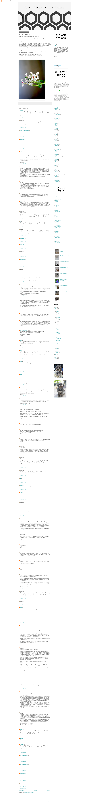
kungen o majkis (22, 423)
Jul (55, 129)
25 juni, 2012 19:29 (23, 604)
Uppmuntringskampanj (58, 326)
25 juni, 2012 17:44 (23, 598)
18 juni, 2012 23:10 (23, 419)
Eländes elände (57, 112)
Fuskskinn (56, 118)
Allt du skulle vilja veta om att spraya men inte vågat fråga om (64, 250)
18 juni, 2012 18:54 (23, 281)
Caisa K (56, 201)
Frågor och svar (57, 114)
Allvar (56, 104)
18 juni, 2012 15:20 (23, 226)
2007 (56, 360)
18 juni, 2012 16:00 (23, 241)
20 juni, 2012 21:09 (23, 515)
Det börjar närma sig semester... (63, 280)
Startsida (35, 790)
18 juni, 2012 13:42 (23, 127)
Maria (21, 313)
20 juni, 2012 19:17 (23, 489)
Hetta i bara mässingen (64, 291)
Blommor (56, 108)
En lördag (57, 345)
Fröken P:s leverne (58, 209)
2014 (56, 307)
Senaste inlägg (21, 790)
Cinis (21, 647)
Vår (55, 179)
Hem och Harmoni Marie (24, 330)
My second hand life (58, 230)
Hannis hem (57, 212)
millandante (22, 560)
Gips (56, 122)
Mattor (56, 140)
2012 (56, 310)
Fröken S (21, 574)
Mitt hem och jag (57, 227)
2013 (56, 308)
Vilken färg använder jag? (59, 174)
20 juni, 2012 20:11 (23, 499)
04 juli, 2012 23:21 (23, 741)
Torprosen (21, 201)
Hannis (21, 361)
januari (57, 352)
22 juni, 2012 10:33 (23, 548)
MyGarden (21, 110)
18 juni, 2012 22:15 (23, 404)
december (57, 311)
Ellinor (21, 429)
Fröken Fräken (57, 45)
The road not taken (58, 324)
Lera (56, 138)
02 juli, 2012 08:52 (23, 735)
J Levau (56, 216)
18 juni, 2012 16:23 (23, 248)
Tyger (56, 169)
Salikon (21, 350)
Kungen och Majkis (58, 220)
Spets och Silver (22, 139)
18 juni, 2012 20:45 (23, 358)
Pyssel (56, 148)
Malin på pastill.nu (23, 773)
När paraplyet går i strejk (58, 343)
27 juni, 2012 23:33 (23, 688)
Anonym (21, 485)
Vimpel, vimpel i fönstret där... (57, 329)
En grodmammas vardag (59, 207)
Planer (56, 146)
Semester (56, 154)
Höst (56, 125)
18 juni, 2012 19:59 (23, 347)
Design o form (57, 204)
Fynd (56, 119)
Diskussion (57, 110)
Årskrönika (57, 180)
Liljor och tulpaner (58, 222)
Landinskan (57, 221)
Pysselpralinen (57, 235)
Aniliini (56, 196)
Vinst (56, 175)
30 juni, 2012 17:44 (23, 726)
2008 (56, 358)
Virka (56, 177)
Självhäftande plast (58, 156)
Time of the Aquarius (58, 243)
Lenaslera (21, 568)
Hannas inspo (57, 211)
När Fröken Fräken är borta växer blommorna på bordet (58, 334)
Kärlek (56, 134)
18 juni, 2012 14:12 (23, 163)
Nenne (21, 607)
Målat (56, 141)
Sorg (56, 161)
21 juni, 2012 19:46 (23, 540)
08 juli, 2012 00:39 (23, 786)
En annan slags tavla (63, 273)
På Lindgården (57, 238)
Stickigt (61, 297)
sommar (56, 160)
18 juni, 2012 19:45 (23, 316)
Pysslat (56, 150)
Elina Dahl (57, 205)
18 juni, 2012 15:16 (23, 218)
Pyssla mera (57, 236)
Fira (55, 113)
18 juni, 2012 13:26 (23, 117)
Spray (56, 164)
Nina (20, 552)
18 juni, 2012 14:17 (23, 177)
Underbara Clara (58, 245)
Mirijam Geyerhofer (58, 226)
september (58, 317)
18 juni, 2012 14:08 (23, 148)
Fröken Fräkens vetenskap (59, 117)
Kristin (21, 151)
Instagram (56, 128)
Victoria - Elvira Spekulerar (24, 130)
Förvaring (56, 120)
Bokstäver (56, 109)
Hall (55, 124)
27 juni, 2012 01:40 (23, 643)
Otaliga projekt (22, 238)
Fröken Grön (22, 744)
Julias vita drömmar (58, 217)
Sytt (55, 165)
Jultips (56, 130)
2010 (56, 355)
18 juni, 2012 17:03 (23, 256)
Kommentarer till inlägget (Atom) (29, 792)
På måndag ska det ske (64, 267)
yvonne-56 (21, 738)
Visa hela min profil (57, 53)
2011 (56, 354)
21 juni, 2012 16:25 (23, 529)
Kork (56, 133)
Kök (55, 135)
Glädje (56, 123)
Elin (20, 221)
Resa (56, 153)
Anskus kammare (58, 199)
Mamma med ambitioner (24, 181)
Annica (21, 193)
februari (57, 351)
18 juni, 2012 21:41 (23, 371)
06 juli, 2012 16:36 (23, 761)
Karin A (21, 374)
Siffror (56, 155)
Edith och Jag (22, 387)
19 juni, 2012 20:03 (23, 475)
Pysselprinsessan (23, 518)
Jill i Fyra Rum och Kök (24, 320)
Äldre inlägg (49, 790)
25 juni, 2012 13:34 (23, 588)
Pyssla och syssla (58, 237)
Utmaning (56, 171)
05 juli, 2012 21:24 (23, 752)
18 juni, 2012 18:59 (23, 295)
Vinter (56, 176)
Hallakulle (56, 210)
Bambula (56, 200)
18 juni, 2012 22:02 (23, 384)
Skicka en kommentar (23, 788)
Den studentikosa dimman (58, 338)
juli (56, 321)
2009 (56, 357)
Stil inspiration (57, 241)
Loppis (56, 139)
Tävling (56, 170)
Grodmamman (22, 259)
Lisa (20, 478)
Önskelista (57, 181)
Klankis (21, 729)
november (57, 313)
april (57, 348)
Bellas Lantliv (22, 244)
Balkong (56, 107)
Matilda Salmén (57, 225)
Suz (20, 691)
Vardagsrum (57, 172)
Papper (56, 145)
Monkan (21, 625)
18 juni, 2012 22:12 (23, 395)
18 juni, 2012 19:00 (23, 309)
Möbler (56, 143)
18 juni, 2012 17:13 (23, 266)
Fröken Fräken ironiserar (59, 115)
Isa (55, 215)
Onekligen (56, 232)
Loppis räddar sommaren (64, 285)
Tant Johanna (57, 242)
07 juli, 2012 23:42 (23, 780)
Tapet (56, 166)
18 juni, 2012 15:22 (23, 235)
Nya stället (57, 144)
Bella (21, 340)
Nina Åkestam (57, 231)
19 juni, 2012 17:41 (23, 467)
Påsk (56, 151)
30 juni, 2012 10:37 (23, 708)
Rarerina (56, 240)
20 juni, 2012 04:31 (23, 482)
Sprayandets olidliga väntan (64, 261)
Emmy (56, 206)
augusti (57, 319)
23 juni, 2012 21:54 (23, 556)
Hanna (21, 492)
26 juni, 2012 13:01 (23, 622)
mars (57, 349)
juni (57, 322)
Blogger (48, 801)
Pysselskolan (57, 149)
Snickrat (56, 159)
